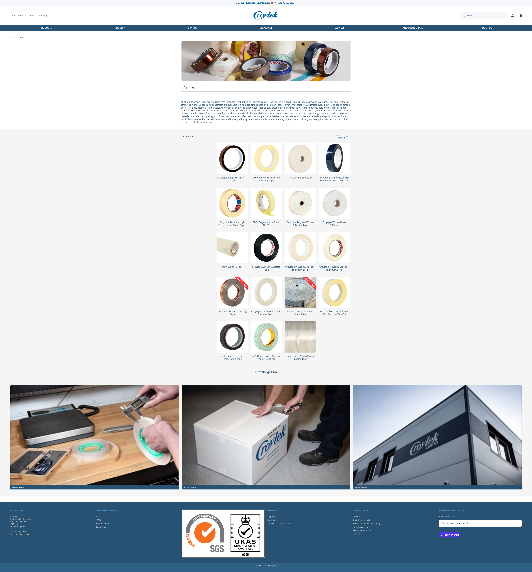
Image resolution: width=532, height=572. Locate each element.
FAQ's (98, 520)
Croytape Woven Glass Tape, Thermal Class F (334, 268)
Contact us (101, 527)
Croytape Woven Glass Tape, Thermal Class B (300, 268)
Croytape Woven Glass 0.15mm (334, 224)
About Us (357, 516)
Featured (341, 138)
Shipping (271, 516)
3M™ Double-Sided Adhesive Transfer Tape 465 (266, 357)
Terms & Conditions (362, 530)
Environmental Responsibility (366, 523)
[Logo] (266, 15)
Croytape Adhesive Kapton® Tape (232, 179)
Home (12, 37)
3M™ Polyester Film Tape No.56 (266, 224)
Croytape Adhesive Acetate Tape (266, 268)
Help (98, 516)
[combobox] (484, 15)
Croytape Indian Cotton (300, 177)
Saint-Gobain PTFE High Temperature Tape (232, 357)
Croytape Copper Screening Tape (232, 313)
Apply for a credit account (279, 523)
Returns (271, 520)
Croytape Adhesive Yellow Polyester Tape (266, 179)
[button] (521, 15)
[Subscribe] (518, 523)
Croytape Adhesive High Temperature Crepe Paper (232, 224)
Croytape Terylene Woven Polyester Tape (300, 224)
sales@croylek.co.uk (19, 534)
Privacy (356, 534)
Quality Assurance (361, 520)
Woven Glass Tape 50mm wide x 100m (300, 313)
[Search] (462, 15)
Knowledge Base (360, 527)
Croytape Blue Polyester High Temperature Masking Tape (334, 179)
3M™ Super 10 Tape (232, 266)
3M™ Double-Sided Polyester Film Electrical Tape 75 (334, 313)
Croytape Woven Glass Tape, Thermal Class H (266, 313)
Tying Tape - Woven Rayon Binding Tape (300, 357)
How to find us (102, 523)
